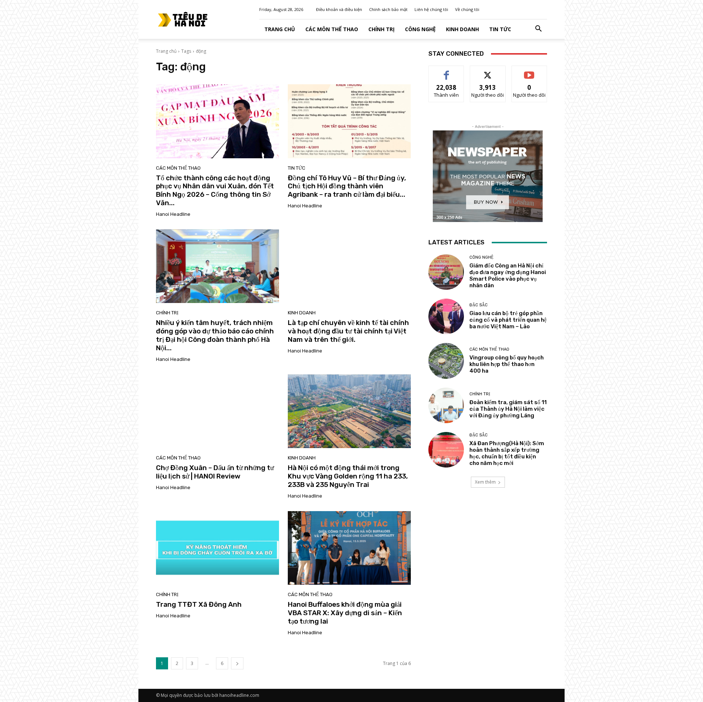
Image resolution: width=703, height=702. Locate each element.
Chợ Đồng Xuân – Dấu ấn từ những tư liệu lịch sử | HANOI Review (215, 471)
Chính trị (381, 29)
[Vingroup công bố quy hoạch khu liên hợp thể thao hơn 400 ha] (446, 360)
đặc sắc (478, 305)
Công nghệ (420, 29)
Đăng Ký (529, 71)
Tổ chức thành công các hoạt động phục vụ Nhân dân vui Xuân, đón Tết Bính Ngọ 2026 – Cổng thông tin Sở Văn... (215, 190)
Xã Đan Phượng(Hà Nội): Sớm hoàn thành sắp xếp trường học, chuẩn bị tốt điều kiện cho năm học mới (506, 453)
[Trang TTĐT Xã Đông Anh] (217, 548)
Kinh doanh (462, 29)
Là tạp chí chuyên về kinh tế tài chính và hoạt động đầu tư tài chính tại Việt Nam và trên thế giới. (348, 331)
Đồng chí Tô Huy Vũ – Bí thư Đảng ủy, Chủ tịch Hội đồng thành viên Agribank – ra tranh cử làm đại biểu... (347, 186)
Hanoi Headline (173, 214)
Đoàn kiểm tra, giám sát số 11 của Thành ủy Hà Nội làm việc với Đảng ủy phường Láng (508, 409)
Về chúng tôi (467, 9)
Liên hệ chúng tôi (431, 9)
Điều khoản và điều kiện (339, 9)
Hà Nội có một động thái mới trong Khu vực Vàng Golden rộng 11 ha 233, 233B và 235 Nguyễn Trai (348, 476)
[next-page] (237, 663)
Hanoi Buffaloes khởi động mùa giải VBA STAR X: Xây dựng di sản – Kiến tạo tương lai (345, 612)
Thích (446, 71)
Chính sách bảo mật (388, 9)
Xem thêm (485, 482)
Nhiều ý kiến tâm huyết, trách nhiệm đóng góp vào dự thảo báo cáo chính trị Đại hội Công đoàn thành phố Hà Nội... (215, 335)
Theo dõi (487, 71)
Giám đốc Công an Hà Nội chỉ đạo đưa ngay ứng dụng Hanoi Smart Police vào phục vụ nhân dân (507, 275)
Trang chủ (166, 51)
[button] (538, 29)
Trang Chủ (279, 29)
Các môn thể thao (331, 29)
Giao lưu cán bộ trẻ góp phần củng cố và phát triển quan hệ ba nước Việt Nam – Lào (508, 320)
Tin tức (500, 29)
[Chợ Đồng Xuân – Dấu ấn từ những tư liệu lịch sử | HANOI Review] (217, 411)
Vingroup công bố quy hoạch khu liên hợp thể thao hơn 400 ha (506, 364)
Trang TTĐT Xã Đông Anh (199, 604)
